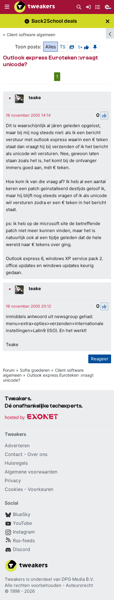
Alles (50, 47)
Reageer (99, 359)
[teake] (19, 98)
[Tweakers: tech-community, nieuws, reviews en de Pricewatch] (34, 7)
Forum (9, 370)
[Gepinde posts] (95, 46)
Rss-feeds (24, 540)
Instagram (24, 532)
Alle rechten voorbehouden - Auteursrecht (49, 585)
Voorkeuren (40, 489)
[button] (7, 7)
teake (35, 97)
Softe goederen (35, 370)
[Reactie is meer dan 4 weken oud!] (28, 115)
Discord (21, 549)
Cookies (14, 489)
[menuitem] (79, 7)
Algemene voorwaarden (31, 472)
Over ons (37, 454)
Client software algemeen (31, 34)
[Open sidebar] (110, 33)
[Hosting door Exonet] (31, 417)
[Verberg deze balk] (107, 21)
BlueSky (21, 514)
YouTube (22, 523)
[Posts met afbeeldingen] (72, 46)
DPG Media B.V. (78, 579)
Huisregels (16, 463)
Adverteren (17, 445)
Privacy (13, 480)
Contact (14, 454)
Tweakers (15, 579)
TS (62, 47)
